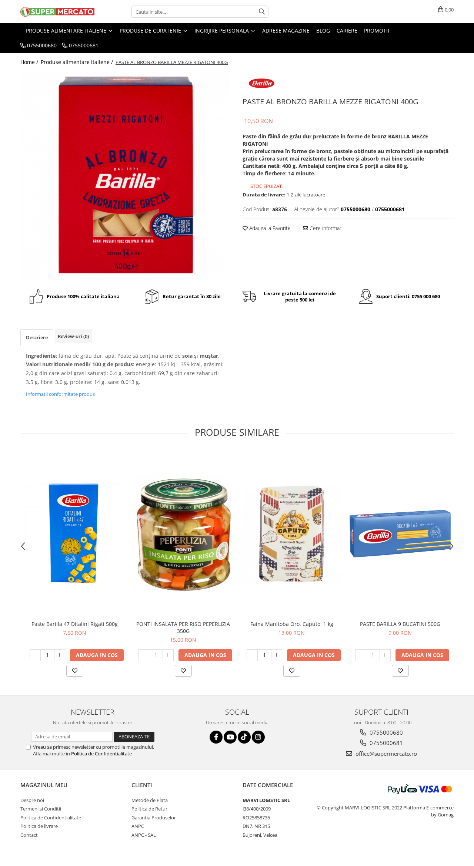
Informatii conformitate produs (60, 394)
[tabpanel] (125, 175)
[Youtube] (230, 737)
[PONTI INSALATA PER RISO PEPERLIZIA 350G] (183, 533)
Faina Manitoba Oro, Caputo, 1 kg (291, 623)
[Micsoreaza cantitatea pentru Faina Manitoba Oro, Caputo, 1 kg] (252, 655)
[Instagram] (258, 737)
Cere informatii (326, 228)
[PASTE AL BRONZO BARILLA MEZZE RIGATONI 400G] (125, 175)
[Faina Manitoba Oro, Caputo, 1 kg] (291, 533)
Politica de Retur (149, 808)
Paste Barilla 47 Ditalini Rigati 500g (74, 623)
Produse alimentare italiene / (77, 61)
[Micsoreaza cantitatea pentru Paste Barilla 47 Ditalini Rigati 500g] (35, 655)
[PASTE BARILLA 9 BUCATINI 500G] (400, 533)
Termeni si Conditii (40, 808)
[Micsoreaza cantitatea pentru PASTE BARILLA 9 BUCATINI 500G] (360, 655)
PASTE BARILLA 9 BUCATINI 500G (400, 623)
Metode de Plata (149, 800)
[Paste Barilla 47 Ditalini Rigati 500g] (74, 533)
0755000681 (385, 743)
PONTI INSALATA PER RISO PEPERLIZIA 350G (183, 627)
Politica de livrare (39, 826)
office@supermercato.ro (385, 753)
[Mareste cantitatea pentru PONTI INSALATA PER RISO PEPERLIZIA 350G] (168, 655)
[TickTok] (244, 737)
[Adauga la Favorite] (74, 671)
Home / (30, 61)
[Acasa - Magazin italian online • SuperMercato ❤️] (57, 12)
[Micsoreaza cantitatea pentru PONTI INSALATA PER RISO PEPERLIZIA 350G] (143, 655)
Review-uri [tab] (73, 336)
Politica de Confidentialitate (101, 753)
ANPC (137, 826)
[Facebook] (216, 737)
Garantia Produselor (153, 817)
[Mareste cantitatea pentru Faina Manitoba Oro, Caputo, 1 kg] (276, 655)
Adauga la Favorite (269, 228)
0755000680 (385, 732)
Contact (29, 835)
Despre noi (32, 800)
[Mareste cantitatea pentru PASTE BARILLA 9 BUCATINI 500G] (385, 655)
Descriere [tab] (37, 337)
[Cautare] (261, 12)
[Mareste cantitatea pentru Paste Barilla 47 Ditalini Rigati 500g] (59, 655)
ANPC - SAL (143, 835)
